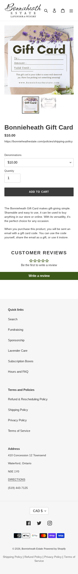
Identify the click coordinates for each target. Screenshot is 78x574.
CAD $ (38, 511)
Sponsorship (16, 340)
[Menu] (71, 10)
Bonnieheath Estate (32, 548)
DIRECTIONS (16, 479)
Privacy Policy (17, 420)
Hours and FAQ (18, 371)
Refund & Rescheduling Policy (28, 399)
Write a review (39, 276)
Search (12, 319)
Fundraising (15, 329)
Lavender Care (17, 350)
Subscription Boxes (20, 361)
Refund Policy (33, 556)
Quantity (9, 170)
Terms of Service (19, 430)
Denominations (13, 155)
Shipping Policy (18, 409)
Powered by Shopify (55, 548)
